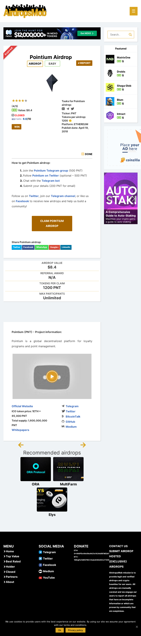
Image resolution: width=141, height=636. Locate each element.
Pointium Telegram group (51, 170)
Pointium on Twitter (45, 175)
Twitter (34, 196)
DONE (88, 154)
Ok (59, 630)
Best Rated (13, 561)
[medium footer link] (40, 571)
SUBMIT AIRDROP (121, 551)
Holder (10, 566)
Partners (12, 576)
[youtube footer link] (40, 577)
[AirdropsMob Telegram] (40, 552)
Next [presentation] (133, 199)
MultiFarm (68, 484)
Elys (52, 515)
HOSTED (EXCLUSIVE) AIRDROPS (118, 561)
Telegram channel (63, 196)
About (10, 582)
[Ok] (136, 626)
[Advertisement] (66, 312)
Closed (10, 571)
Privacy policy (75, 630)
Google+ (54, 247)
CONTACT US (118, 546)
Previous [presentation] (108, 199)
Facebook (22, 201)
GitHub (70, 421)
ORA (35, 484)
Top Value (12, 556)
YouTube (49, 577)
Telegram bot (51, 180)
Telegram (72, 406)
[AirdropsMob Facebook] (40, 565)
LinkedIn (66, 247)
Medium (71, 426)
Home (10, 551)
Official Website (22, 406)
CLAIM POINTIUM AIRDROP (52, 223)
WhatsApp (41, 247)
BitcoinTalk (73, 416)
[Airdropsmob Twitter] (40, 558)
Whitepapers (20, 430)
